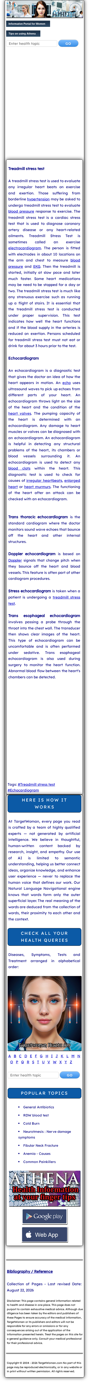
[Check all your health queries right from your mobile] (44, 1205)
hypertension (38, 199)
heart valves (19, 413)
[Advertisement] (44, 107)
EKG (36, 266)
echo (66, 382)
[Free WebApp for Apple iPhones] (45, 1241)
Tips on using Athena (22, 33)
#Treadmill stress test (36, 784)
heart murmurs (37, 486)
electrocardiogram (24, 248)
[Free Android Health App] (44, 1223)
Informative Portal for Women (27, 23)
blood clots (19, 468)
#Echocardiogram (23, 790)
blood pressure (21, 211)
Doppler (15, 560)
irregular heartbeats (44, 480)
